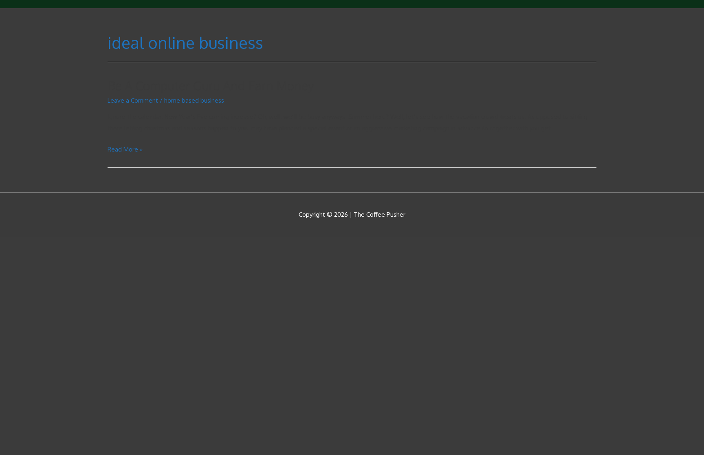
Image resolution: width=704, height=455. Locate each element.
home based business (194, 100)
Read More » (125, 149)
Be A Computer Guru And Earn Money (211, 85)
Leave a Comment (133, 100)
